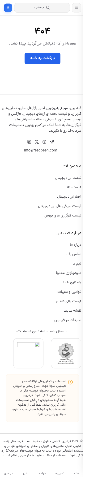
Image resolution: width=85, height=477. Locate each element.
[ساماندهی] (66, 353)
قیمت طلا (74, 187)
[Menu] (76, 7)
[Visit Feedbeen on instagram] (44, 141)
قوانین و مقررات (69, 292)
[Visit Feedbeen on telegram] (52, 141)
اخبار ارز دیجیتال (69, 197)
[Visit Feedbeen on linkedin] (29, 141)
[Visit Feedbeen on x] (36, 141)
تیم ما (76, 264)
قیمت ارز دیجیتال (68, 178)
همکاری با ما (72, 282)
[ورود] (8, 8)
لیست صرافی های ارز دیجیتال (59, 206)
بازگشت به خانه (42, 58)
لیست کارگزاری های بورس (62, 216)
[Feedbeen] (69, 103)
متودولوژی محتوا (68, 273)
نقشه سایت (72, 311)
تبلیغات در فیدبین (67, 320)
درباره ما (75, 245)
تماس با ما (73, 254)
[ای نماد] (28, 353)
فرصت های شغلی (68, 301)
